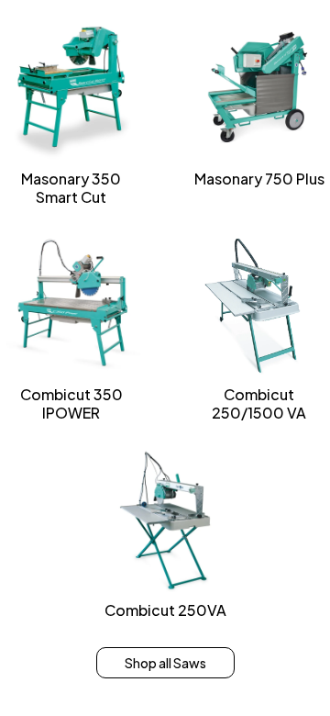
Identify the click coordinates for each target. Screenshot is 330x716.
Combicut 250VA (165, 610)
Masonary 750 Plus (259, 178)
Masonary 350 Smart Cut (71, 188)
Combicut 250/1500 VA (259, 403)
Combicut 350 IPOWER (71, 403)
